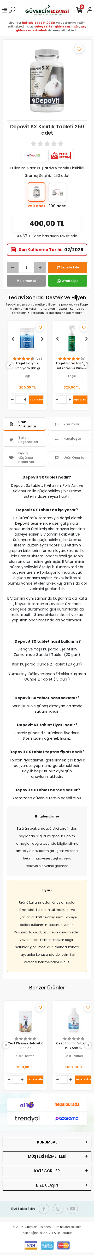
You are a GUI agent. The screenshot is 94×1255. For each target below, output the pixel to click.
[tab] (24, 424)
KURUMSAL (47, 1142)
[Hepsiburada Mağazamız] (67, 1104)
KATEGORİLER (47, 1171)
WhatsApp (70, 281)
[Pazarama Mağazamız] (67, 1119)
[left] (9, 365)
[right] (84, 365)
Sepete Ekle (70, 267)
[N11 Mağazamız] (27, 1104)
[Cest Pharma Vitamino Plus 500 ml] (74, 1019)
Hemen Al (28, 281)
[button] (12, 339)
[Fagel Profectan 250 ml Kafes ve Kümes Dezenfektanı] (72, 339)
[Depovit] (33, 155)
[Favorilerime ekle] (79, 49)
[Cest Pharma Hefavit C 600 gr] (25, 1019)
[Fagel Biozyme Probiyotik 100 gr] (27, 339)
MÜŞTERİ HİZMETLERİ (47, 1156)
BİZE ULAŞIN (47, 1185)
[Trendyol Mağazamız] (27, 1119)
